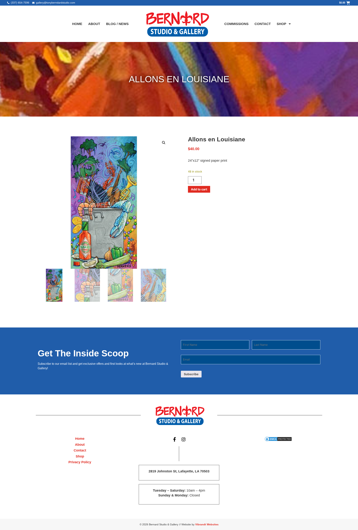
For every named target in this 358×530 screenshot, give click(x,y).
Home (77, 24)
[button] (163, 142)
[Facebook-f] (174, 439)
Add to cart (199, 189)
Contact (263, 24)
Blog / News (117, 24)
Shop (281, 24)
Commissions (236, 24)
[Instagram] (183, 439)
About (94, 24)
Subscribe (191, 374)
